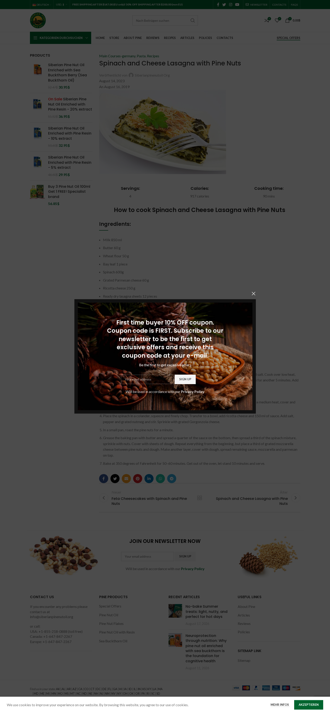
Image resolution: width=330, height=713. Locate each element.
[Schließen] (253, 293)
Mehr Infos (280, 704)
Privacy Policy (193, 391)
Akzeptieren (309, 704)
